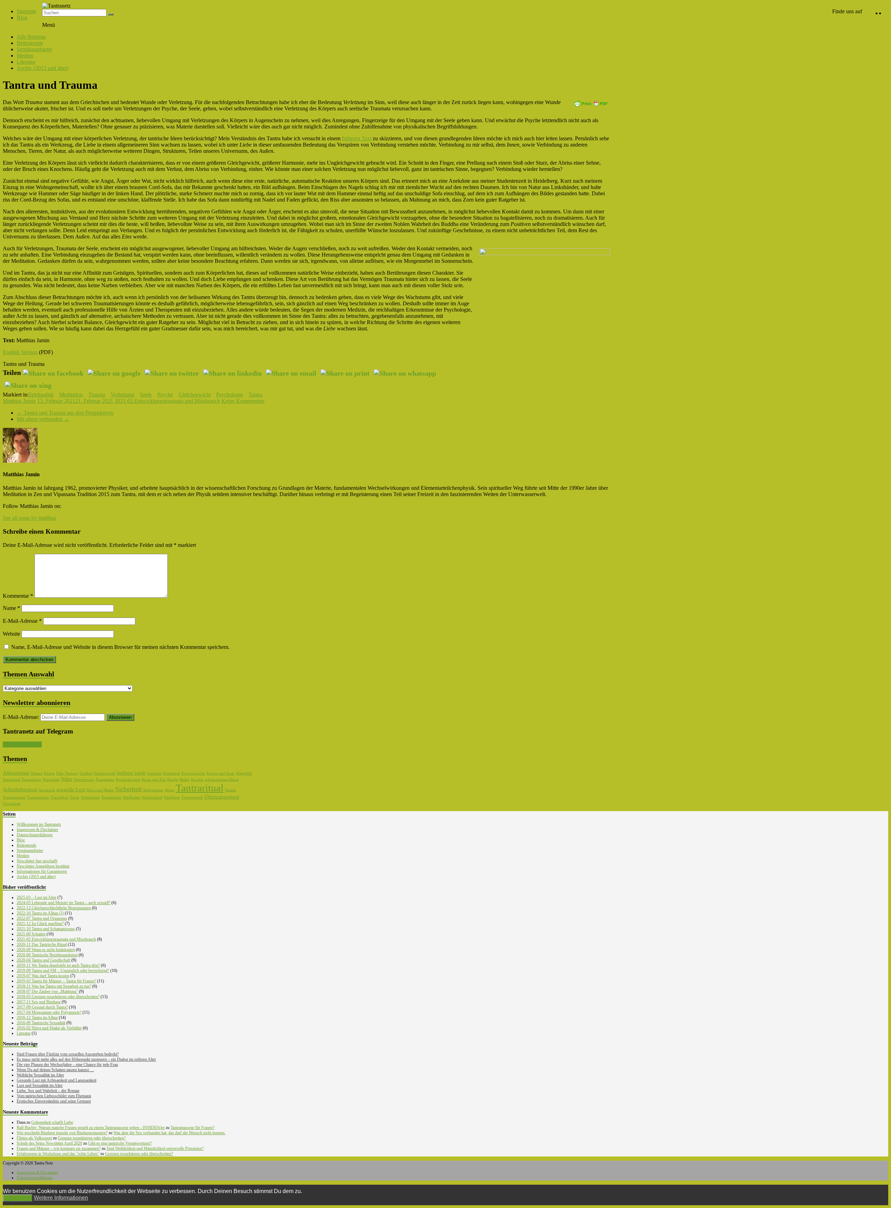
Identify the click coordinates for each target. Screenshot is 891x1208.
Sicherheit (128, 789)
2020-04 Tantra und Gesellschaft (43, 960)
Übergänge (12, 804)
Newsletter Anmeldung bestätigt (43, 866)
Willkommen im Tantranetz (39, 824)
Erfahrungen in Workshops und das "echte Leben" (58, 1153)
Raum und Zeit (154, 780)
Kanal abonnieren (22, 744)
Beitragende (30, 43)
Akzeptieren (18, 1198)
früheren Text (356, 138)
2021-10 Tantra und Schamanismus (46, 928)
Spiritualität (41, 395)
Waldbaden (131, 797)
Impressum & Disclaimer (37, 829)
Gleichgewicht (195, 395)
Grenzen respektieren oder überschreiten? (92, 1138)
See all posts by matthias (29, 518)
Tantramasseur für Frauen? (192, 1127)
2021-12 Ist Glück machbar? (40, 923)
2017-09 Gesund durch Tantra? (42, 1007)
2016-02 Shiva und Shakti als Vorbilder (49, 1028)
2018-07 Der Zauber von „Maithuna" (47, 991)
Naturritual (11, 780)
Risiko (185, 780)
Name (11, 608)
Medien (25, 55)
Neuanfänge (31, 780)
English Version (20, 352)
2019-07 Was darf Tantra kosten (43, 975)
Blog (22, 18)
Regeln (172, 780)
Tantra (255, 395)
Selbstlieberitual (20, 789)
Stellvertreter (153, 790)
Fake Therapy (67, 773)
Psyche (165, 395)
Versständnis (111, 797)
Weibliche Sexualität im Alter (40, 1075)
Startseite (27, 11)
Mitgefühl (244, 773)
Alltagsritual (16, 773)
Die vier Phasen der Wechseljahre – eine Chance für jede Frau (67, 1064)
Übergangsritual (221, 797)
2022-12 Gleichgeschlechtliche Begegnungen (54, 907)
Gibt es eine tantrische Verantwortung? (120, 1143)
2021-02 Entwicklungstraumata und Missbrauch (167, 401)
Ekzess (49, 773)
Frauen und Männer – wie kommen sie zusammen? (59, 1148)
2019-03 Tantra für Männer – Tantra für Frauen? (56, 981)
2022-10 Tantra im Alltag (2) (40, 913)
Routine (197, 780)
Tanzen (230, 790)
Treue (74, 797)
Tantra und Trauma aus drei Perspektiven (65, 413)
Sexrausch (47, 790)
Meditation (71, 395)
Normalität (51, 780)
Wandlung (172, 797)
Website (11, 634)
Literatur (26, 62)
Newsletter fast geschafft (37, 860)
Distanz (36, 773)
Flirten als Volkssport (34, 1138)
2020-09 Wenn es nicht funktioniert (46, 949)
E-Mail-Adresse (22, 621)
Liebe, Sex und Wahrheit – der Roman (48, 1090)
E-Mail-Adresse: (21, 717)
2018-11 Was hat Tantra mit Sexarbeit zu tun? (54, 986)
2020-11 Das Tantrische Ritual (42, 944)
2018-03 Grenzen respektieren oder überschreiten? (58, 996)
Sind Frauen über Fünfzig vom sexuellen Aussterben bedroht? (68, 1054)
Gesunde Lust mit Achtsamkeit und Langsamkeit (56, 1080)
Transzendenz (38, 797)
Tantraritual (199, 787)
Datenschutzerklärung (35, 834)
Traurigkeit (59, 797)
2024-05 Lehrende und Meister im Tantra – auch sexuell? (63, 902)
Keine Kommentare (243, 401)
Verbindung (90, 797)
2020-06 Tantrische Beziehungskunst (47, 954)
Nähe (66, 779)
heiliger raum (131, 773)
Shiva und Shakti (100, 790)
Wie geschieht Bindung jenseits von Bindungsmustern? (62, 1132)
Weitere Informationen (61, 1198)
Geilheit (86, 773)
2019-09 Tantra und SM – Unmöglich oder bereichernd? (63, 970)
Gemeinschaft (105, 773)
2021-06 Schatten (31, 934)
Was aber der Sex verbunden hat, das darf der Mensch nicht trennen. (169, 1132)
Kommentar (18, 596)
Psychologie (229, 395)
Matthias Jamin (19, 401)
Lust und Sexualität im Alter (40, 1085)
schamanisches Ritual (222, 780)
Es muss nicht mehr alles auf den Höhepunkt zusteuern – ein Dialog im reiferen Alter (86, 1059)
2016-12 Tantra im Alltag (37, 1017)
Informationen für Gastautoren (42, 871)
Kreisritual (171, 773)
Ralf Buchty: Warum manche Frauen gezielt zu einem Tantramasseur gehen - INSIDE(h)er (91, 1127)
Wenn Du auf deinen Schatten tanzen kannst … (55, 1069)
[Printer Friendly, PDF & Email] (590, 102)
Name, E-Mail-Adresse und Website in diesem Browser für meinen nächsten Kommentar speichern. (120, 647)
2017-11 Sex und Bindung (39, 1001)
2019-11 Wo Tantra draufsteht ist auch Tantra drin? (58, 965)
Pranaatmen (105, 780)
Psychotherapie (128, 780)
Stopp (169, 790)
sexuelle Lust (70, 789)
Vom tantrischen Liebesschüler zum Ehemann (54, 1095)
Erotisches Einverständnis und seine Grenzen (54, 1101)
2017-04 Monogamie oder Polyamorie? (49, 1012)
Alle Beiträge (31, 37)
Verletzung (122, 395)
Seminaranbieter (34, 49)
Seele (146, 395)
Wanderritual (152, 797)
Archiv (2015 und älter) (43, 68)
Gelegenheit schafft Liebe (52, 1122)
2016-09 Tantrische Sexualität (41, 1022)
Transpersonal (14, 797)
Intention (154, 773)
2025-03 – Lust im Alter (36, 897)
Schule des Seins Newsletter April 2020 (49, 1143)
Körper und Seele (220, 773)
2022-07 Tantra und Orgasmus (42, 918)
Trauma (96, 395)
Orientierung (84, 780)
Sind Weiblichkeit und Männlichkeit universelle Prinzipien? (155, 1148)
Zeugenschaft (192, 797)
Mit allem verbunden (43, 419)
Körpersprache (193, 773)
